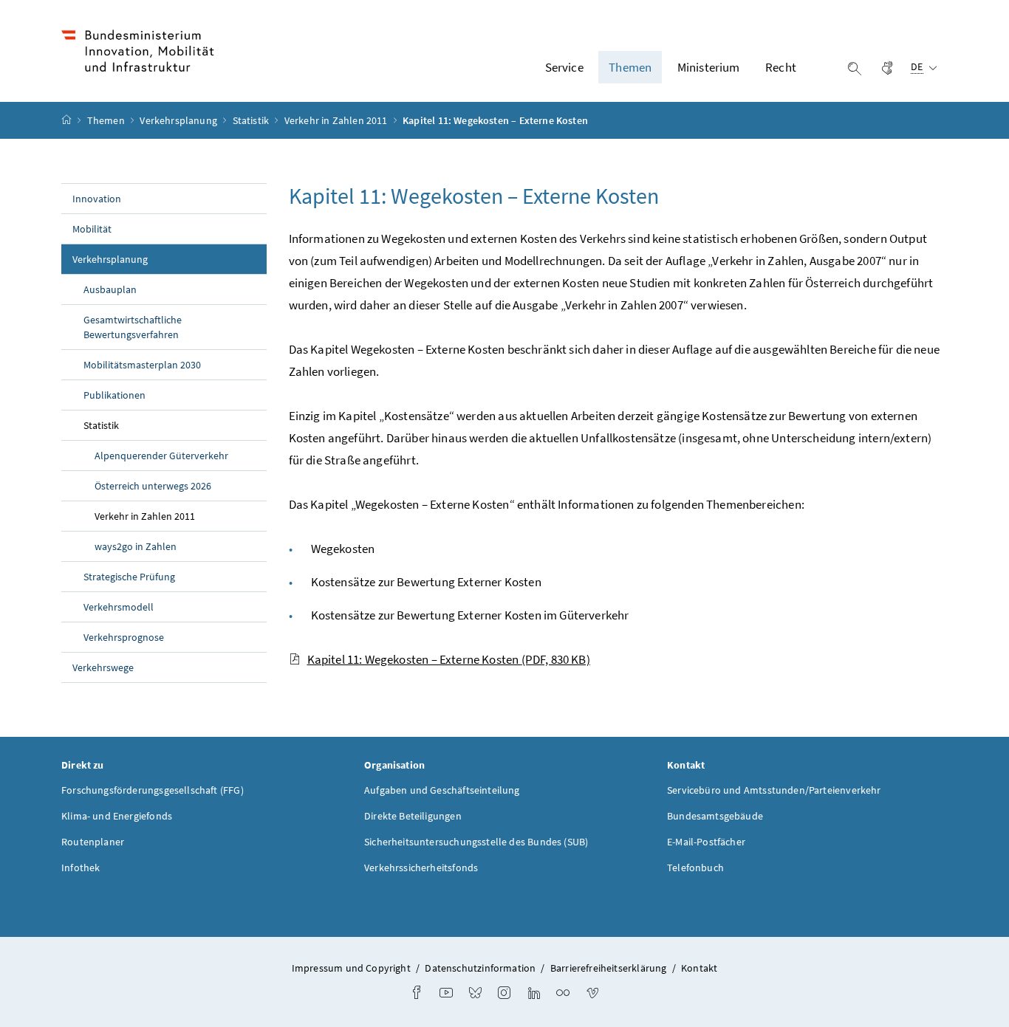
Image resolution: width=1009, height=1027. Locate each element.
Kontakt (699, 968)
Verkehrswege (103, 667)
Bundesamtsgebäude (715, 815)
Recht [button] (780, 67)
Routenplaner (92, 841)
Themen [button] (630, 67)
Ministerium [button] (708, 67)
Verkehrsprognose (123, 637)
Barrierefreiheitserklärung (608, 968)
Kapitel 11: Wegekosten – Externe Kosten (448, 659)
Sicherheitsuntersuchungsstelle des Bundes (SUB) (476, 841)
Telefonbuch (695, 867)
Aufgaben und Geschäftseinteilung (442, 790)
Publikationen (114, 395)
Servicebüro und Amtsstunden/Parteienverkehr (774, 790)
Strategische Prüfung (129, 576)
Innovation (96, 198)
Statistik (252, 120)
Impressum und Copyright (351, 968)
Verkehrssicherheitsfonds (421, 867)
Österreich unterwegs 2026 (153, 485)
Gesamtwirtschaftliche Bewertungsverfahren (132, 327)
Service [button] (564, 67)
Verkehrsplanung (179, 120)
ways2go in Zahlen (136, 546)
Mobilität (92, 229)
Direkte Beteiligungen (413, 815)
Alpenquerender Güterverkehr (161, 455)
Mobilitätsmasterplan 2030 (142, 364)
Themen (107, 120)
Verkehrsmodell (118, 607)
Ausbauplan (110, 289)
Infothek (80, 867)
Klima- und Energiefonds (116, 815)
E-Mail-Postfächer (706, 841)
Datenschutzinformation (480, 968)
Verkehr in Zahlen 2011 (337, 120)
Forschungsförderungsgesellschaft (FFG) (152, 790)
